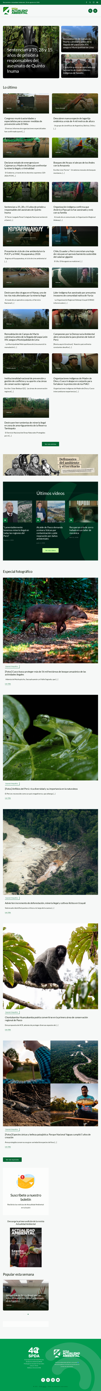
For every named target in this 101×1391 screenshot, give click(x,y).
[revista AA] (26, 1229)
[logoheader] (15, 8)
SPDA (44, 1386)
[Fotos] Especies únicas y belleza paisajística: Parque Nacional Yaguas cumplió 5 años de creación (48, 1136)
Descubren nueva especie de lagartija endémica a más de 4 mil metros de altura (73, 120)
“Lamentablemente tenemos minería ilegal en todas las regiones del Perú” (82, 531)
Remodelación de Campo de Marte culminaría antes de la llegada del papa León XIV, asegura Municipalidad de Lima (78, 43)
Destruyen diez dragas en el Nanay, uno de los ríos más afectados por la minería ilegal (25, 294)
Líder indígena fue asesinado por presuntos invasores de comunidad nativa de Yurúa (74, 294)
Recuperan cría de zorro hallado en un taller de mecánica (15, 530)
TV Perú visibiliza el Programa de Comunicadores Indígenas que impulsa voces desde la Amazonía (49, 533)
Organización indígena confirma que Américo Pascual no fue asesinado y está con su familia (73, 209)
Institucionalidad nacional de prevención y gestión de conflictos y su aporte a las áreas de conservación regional (25, 381)
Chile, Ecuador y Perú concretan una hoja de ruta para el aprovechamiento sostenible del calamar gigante (74, 254)
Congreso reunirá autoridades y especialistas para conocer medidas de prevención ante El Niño (23, 121)
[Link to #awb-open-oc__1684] (95, 11)
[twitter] (90, 2)
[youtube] (97, 2)
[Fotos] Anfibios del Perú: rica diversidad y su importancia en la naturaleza (41, 788)
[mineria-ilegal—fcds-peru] (50, 810)
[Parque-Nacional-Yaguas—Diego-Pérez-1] (50, 1041)
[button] (23, 1314)
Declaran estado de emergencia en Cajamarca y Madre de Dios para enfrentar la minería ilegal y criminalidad (25, 165)
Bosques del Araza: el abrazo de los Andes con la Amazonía (74, 164)
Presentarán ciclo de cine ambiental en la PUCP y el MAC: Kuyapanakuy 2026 (24, 252)
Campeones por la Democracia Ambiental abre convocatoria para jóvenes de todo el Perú (74, 336)
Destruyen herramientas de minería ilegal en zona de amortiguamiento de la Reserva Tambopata (25, 425)
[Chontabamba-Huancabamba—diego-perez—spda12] (50, 924)
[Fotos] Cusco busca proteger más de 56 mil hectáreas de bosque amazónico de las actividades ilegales (45, 673)
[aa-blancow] (67, 1350)
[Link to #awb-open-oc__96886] (90, 11)
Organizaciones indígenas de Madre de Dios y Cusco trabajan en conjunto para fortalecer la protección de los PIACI (72, 381)
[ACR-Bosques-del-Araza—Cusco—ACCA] (50, 578)
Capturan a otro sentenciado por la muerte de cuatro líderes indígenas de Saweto (79, 70)
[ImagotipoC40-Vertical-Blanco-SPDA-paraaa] (34, 1348)
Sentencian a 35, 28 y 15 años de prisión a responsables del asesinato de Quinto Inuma (29, 60)
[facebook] (86, 2)
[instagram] (93, 2)
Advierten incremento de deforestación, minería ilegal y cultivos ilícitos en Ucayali (45, 903)
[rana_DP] (50, 696)
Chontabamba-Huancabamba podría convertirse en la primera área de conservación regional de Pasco (46, 1019)
